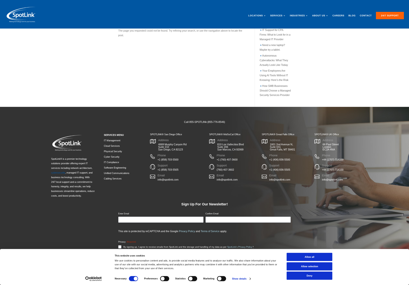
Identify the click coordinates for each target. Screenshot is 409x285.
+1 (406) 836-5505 (279, 169)
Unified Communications (116, 173)
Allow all (309, 257)
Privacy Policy (187, 231)
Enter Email (123, 213)
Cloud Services (112, 146)
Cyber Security (112, 156)
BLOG (352, 15)
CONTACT (366, 15)
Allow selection (309, 266)
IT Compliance (111, 162)
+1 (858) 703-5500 (168, 159)
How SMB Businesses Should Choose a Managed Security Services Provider (275, 91)
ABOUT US (318, 15)
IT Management (112, 140)
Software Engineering (115, 167)
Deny (309, 275)
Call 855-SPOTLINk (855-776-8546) (204, 122)
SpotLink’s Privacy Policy (239, 247)
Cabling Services (113, 178)
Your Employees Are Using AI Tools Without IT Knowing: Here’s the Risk (274, 75)
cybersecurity (58, 172)
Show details (239, 278)
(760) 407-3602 (225, 169)
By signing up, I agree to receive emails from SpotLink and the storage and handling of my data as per (188, 247)
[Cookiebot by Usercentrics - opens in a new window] (94, 278)
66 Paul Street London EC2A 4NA (331, 147)
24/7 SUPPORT (390, 15)
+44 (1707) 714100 (332, 159)
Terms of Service (210, 231)
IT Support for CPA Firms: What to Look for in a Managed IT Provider (275, 35)
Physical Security (113, 151)
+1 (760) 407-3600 (227, 159)
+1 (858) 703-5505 (168, 169)
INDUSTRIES (297, 15)
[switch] (164, 278)
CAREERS (338, 15)
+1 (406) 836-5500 (279, 159)
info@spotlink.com (168, 179)
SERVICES (276, 15)
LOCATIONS (255, 15)
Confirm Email (212, 213)
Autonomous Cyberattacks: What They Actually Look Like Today (274, 60)
